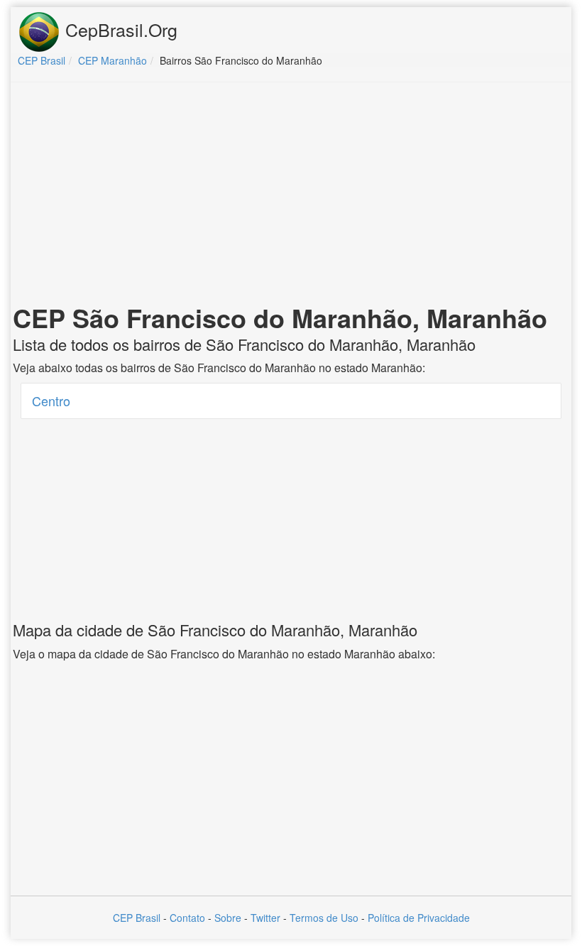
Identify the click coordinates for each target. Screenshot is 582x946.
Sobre (227, 917)
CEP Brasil (136, 917)
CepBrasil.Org (118, 29)
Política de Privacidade (419, 917)
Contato (187, 917)
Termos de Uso (324, 917)
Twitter (265, 917)
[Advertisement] (291, 196)
